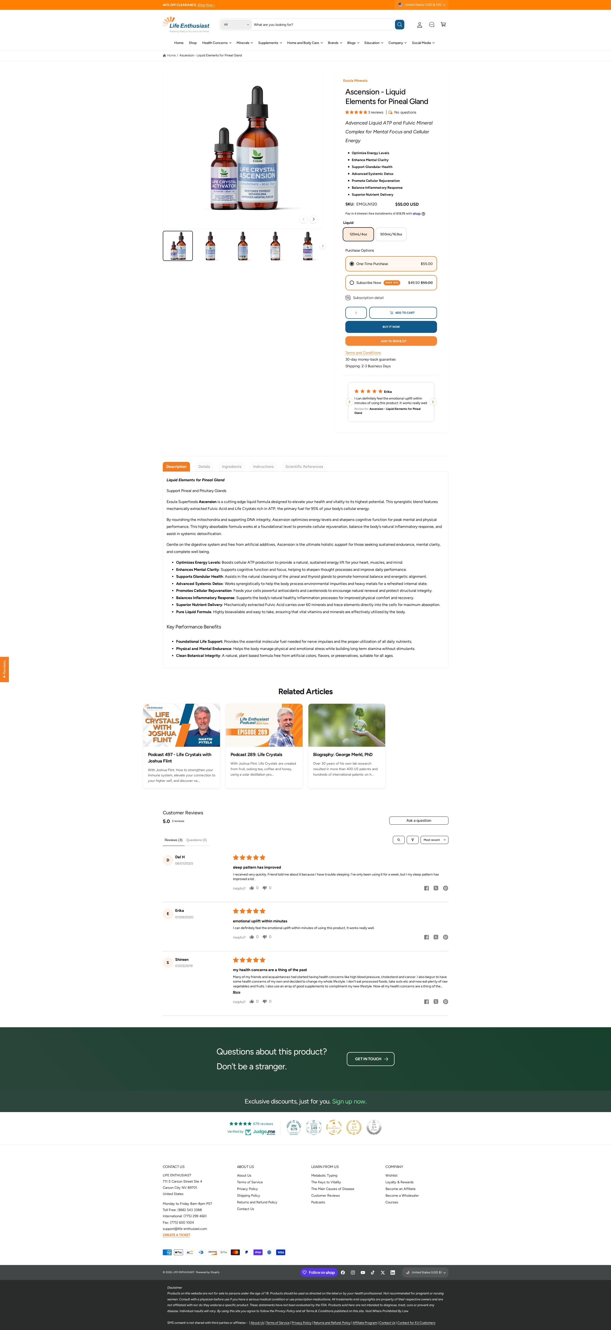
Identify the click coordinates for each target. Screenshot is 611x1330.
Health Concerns (215, 43)
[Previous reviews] (349, 402)
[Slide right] (313, 219)
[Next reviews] (433, 402)
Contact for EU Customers (416, 1323)
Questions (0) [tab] (196, 840)
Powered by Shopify (208, 1272)
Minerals (243, 43)
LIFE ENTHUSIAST (183, 1272)
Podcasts (318, 1202)
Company (396, 43)
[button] (443, 24)
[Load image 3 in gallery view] (243, 246)
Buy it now (391, 327)
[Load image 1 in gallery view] (178, 246)
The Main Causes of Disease (332, 1189)
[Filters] (413, 840)
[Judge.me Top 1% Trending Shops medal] (354, 1127)
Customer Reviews (325, 1195)
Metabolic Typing (324, 1175)
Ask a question (418, 820)
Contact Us (245, 1209)
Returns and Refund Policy (257, 1202)
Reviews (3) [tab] (174, 840)
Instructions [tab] (263, 466)
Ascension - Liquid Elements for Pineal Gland (210, 55)
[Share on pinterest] (445, 889)
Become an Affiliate (400, 1189)
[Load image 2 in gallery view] (210, 246)
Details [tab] (204, 466)
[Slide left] (303, 219)
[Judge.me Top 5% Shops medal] (374, 1127)
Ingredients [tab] (231, 466)
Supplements (268, 43)
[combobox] (329, 24)
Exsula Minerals (355, 80)
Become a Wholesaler (402, 1195)
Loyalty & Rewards (399, 1182)
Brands (333, 43)
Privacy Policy (247, 1189)
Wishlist (391, 1175)
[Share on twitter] (436, 889)
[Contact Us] (431, 24)
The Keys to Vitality (326, 1182)
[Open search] (399, 840)
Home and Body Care (303, 43)
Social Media (421, 43)
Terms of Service (250, 1182)
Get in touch (368, 1059)
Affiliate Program (365, 1323)
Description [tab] (176, 466)
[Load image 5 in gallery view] (308, 246)
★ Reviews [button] (4, 669)
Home (171, 55)
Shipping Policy (248, 1195)
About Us (244, 1175)
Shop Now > (206, 5)
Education (371, 43)
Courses (391, 1202)
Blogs (351, 43)
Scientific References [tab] (304, 466)
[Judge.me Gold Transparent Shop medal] (334, 1127)
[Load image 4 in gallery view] (275, 246)
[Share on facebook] (426, 888)
